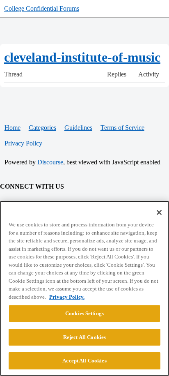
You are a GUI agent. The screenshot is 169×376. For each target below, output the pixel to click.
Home (13, 127)
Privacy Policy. (66, 297)
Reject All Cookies (84, 337)
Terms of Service (122, 127)
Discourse (50, 162)
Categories (42, 127)
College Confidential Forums (41, 8)
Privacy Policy (23, 143)
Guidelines (78, 127)
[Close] (159, 212)
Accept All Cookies (84, 361)
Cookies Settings (84, 313)
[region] (84, 288)
